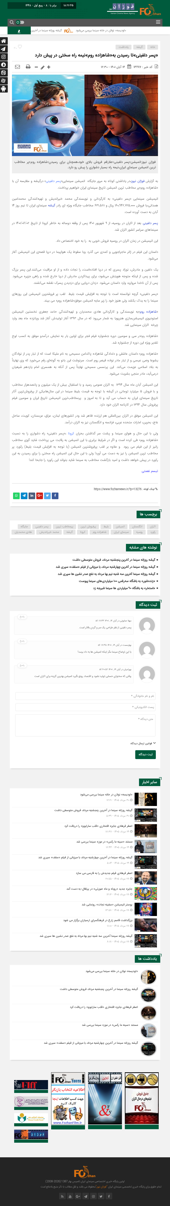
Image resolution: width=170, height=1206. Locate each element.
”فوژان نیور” (101, 1187)
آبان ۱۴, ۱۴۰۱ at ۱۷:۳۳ (106, 621)
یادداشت (124, 47)
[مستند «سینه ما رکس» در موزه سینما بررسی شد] (85, 846)
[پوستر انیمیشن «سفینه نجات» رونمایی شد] (85, 909)
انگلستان (137, 526)
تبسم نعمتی (150, 471)
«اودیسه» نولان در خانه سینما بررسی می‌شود (120, 30)
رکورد (153, 532)
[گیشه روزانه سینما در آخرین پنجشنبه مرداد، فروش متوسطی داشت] (85, 815)
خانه (152, 47)
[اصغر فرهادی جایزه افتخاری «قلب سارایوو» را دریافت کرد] (85, 831)
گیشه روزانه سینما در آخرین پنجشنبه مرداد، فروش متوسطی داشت (43, 30)
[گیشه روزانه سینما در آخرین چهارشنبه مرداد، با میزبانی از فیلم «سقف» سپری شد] (85, 862)
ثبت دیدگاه (146, 754)
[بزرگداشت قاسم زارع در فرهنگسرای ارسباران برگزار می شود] (85, 925)
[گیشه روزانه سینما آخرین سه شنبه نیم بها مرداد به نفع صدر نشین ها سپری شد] (85, 940)
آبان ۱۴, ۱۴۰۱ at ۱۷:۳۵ (108, 645)
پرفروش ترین (88, 526)
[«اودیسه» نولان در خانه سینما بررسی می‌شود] (85, 799)
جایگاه (24, 526)
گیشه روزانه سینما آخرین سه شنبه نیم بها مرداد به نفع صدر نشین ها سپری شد (106, 574)
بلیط (106, 526)
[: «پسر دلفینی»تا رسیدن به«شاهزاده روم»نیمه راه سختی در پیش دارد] (17, 67)
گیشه (139, 47)
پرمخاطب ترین (64, 526)
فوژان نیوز (138, 181)
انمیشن (120, 526)
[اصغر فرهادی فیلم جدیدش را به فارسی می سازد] (85, 878)
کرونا (72, 433)
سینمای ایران (121, 532)
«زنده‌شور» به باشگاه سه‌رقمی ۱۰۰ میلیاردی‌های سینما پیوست (117, 581)
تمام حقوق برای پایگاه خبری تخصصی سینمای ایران (134, 1187)
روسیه (139, 532)
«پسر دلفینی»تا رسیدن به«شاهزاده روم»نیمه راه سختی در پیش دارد (96, 55)
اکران (153, 526)
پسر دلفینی (53, 181)
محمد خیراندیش (49, 532)
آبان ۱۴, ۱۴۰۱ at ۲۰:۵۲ (109, 669)
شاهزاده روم (148, 311)
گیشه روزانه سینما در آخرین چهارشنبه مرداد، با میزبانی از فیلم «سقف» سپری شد (105, 567)
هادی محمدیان (23, 532)
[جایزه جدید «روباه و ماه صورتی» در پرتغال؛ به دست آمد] (85, 893)
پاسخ (22, 616)
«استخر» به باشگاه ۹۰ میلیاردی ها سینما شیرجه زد (124, 588)
